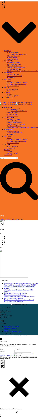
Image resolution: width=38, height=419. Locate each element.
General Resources (12, 52)
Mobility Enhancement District (16, 67)
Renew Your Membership (14, 76)
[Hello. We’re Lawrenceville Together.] (15, 293)
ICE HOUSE (8, 79)
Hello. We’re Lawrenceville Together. (15, 295)
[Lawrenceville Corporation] (16, 103)
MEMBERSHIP (8, 72)
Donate (9, 94)
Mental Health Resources (14, 66)
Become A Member (13, 74)
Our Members (11, 77)
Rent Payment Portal (13, 86)
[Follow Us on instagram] (3, 321)
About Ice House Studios (11, 326)
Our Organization (12, 89)
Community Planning (13, 62)
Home (2, 219)
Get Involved (11, 91)
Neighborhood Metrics (14, 69)
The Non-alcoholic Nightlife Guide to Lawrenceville (22, 71)
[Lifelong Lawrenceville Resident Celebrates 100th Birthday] (21, 288)
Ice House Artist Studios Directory (17, 82)
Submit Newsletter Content (19, 54)
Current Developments (14, 64)
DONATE (7, 92)
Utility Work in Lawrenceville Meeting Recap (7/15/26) (20, 285)
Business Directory (12, 59)
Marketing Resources (13, 56)
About (9, 81)
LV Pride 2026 (8, 97)
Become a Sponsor (12, 96)
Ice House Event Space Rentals (16, 84)
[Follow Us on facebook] (1, 321)
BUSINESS (7, 51)
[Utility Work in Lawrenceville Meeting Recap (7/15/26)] (21, 283)
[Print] (0, 247)
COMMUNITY (8, 61)
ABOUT (6, 87)
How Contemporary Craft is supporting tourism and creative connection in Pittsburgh (19, 300)
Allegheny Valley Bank (12, 219)
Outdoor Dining (12, 57)
